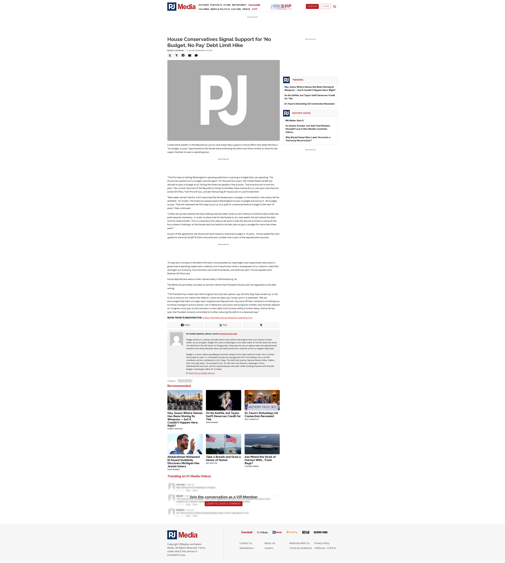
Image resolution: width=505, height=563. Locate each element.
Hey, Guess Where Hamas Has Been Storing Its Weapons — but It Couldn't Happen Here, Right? (185, 419)
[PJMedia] (181, 6)
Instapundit (239, 5)
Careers (268, 548)
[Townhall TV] (255, 5)
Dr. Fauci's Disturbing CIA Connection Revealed (261, 414)
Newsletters (246, 548)
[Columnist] (177, 338)
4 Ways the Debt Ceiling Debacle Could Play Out (227, 317)
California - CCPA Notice (326, 548)
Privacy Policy (321, 543)
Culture (236, 9)
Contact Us (246, 543)
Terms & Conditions (300, 548)
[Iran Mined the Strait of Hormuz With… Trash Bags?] (262, 443)
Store (227, 5)
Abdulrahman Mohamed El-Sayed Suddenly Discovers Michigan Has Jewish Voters (183, 461)
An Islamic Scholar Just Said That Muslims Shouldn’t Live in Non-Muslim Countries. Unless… (308, 129)
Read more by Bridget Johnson (202, 373)
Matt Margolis (252, 419)
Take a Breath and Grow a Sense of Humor (223, 458)
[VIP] (254, 9)
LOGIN (325, 6)
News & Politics (220, 9)
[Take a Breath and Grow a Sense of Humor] (223, 443)
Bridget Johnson (175, 50)
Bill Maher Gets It (295, 120)
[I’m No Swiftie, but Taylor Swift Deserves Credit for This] (223, 400)
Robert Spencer (174, 429)
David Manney (212, 422)
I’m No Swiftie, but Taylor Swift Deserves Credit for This (223, 416)
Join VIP (312, 6)
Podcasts (216, 5)
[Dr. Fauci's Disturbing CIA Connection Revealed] (262, 400)
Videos (246, 9)
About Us (269, 543)
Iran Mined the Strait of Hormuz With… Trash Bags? (260, 460)
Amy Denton (211, 463)
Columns (203, 9)
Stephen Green (252, 466)
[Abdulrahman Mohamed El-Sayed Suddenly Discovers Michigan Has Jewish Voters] (185, 443)
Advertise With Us (299, 543)
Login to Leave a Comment (223, 503)
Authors (203, 5)
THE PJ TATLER (184, 381)
